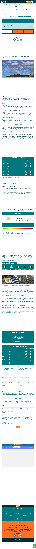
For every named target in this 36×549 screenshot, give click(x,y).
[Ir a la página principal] (4, 2)
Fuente (30, 35)
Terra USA (18, 513)
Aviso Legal (10, 527)
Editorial (20, 519)
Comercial (16, 519)
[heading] (18, 427)
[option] (7, 32)
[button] (34, 2)
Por (3, 35)
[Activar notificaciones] (30, 546)
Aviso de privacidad (15, 527)
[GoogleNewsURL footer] (21, 535)
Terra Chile (5, 510)
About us (26, 527)
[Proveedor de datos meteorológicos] (18, 540)
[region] (18, 48)
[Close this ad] (35, 543)
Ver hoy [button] (24, 16)
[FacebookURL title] (14, 39)
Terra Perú (5, 513)
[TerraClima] (32, 2)
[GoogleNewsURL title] (21, 39)
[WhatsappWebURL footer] (18, 535)
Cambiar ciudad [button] (11, 16)
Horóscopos (30, 513)
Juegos (11, 515)
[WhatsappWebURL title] (18, 39)
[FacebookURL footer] (15, 535)
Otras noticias (25, 515)
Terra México (30, 510)
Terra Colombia (18, 510)
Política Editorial (21, 527)
